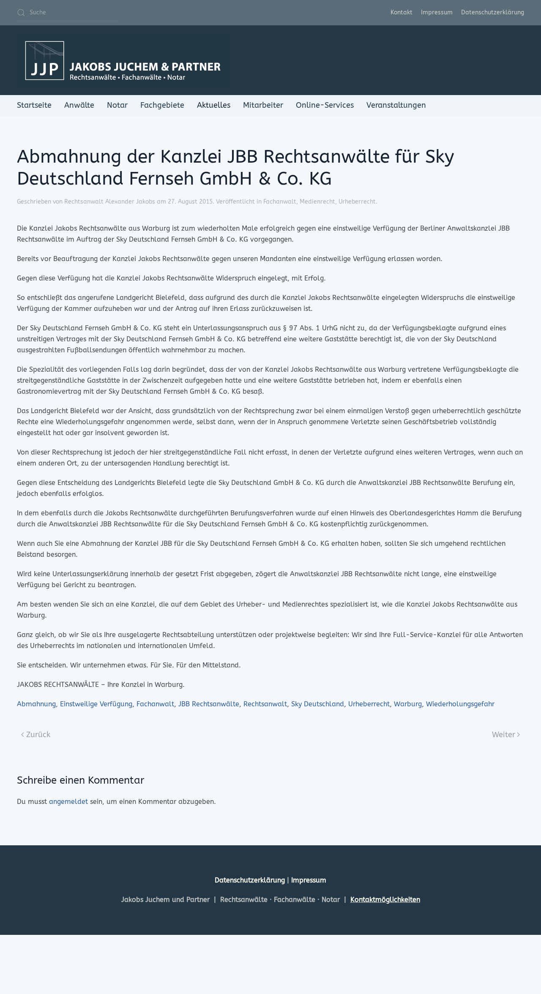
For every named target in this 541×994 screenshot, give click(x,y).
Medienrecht (317, 201)
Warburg (408, 704)
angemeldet (68, 802)
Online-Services (325, 105)
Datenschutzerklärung (492, 12)
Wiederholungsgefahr (460, 704)
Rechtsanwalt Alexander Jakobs (109, 201)
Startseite (34, 105)
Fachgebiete (162, 105)
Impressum (437, 12)
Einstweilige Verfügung (96, 704)
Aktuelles (213, 105)
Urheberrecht (357, 201)
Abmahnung (36, 704)
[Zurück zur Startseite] (122, 60)
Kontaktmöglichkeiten (385, 900)
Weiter (503, 734)
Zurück (38, 734)
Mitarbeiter (263, 105)
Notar (117, 105)
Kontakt (402, 12)
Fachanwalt (279, 201)
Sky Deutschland (317, 704)
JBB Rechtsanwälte (208, 704)
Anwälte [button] (79, 105)
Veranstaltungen (396, 105)
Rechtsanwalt (265, 704)
